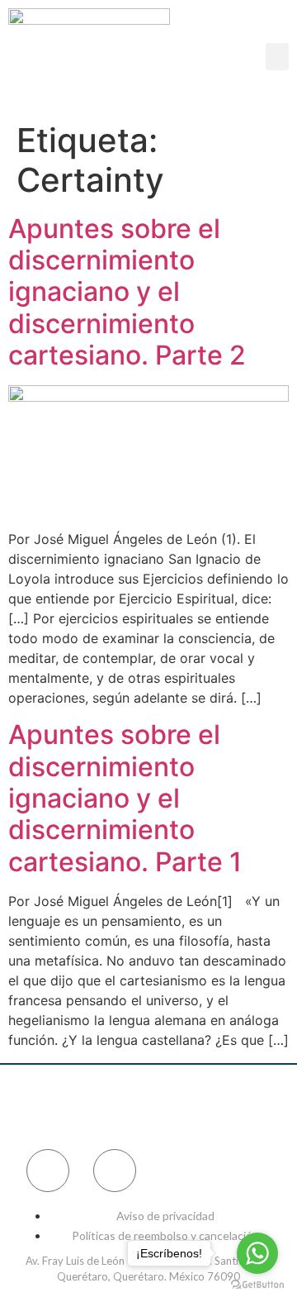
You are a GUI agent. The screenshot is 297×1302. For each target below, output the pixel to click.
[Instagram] (95, 1107)
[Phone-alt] (47, 1170)
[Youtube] (255, 1107)
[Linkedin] (148, 1107)
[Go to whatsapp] (257, 1253)
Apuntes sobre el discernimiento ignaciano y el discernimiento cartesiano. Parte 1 (125, 798)
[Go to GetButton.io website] (257, 1285)
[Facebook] (41, 1107)
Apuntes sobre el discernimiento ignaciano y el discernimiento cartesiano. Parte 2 (127, 292)
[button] (277, 56)
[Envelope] (114, 1170)
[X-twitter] (202, 1107)
